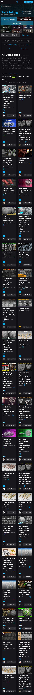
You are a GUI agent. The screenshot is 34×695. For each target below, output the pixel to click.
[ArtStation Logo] (17, 2)
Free (27, 76)
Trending (5, 74)
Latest (4, 79)
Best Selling (14, 74)
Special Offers (8, 76)
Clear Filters (24, 49)
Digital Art (15, 35)
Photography (5, 35)
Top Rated (21, 76)
